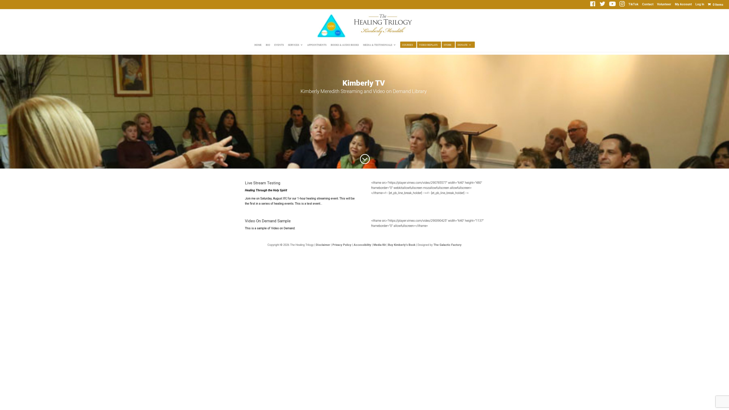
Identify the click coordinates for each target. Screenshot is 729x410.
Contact (647, 4)
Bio (268, 45)
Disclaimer (323, 245)
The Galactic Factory (447, 245)
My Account (683, 4)
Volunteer (664, 4)
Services (293, 45)
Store (447, 45)
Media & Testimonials (377, 45)
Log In (699, 4)
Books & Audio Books (345, 45)
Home (258, 45)
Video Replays (428, 45)
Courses (407, 45)
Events (279, 45)
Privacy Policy (341, 245)
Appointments (317, 45)
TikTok (633, 4)
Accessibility (362, 245)
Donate (463, 45)
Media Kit (379, 245)
